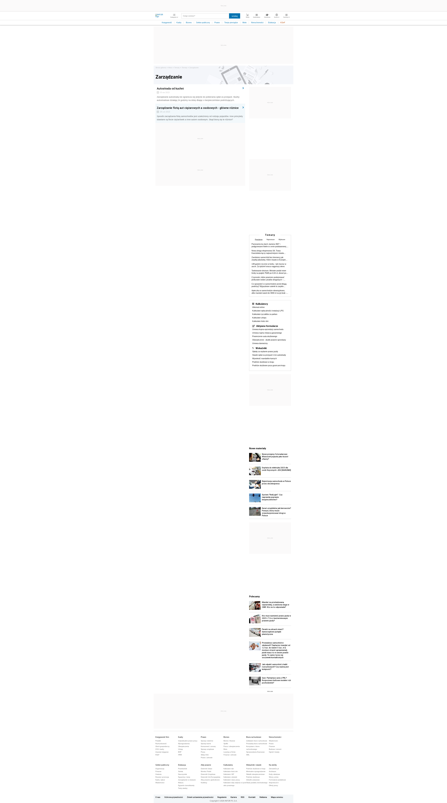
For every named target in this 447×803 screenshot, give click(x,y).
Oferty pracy (273, 785)
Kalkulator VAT (229, 774)
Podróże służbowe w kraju (263, 362)
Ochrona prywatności (173, 797)
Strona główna (161, 68)
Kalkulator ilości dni (260, 321)
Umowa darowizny (260, 343)
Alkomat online (258, 307)
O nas (157, 797)
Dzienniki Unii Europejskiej (210, 777)
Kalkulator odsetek (230, 777)
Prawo (217, 23)
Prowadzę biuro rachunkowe (256, 744)
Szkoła (180, 771)
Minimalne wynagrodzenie (255, 771)
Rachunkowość (161, 744)
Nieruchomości (257, 23)
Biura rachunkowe (253, 737)
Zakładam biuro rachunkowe (256, 741)
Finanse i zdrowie (230, 755)
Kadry (178, 23)
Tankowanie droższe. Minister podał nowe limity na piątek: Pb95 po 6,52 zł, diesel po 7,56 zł (269, 272)
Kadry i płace (160, 780)
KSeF (282, 23)
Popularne (258, 239)
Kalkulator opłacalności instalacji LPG (268, 311)
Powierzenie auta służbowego (264, 336)
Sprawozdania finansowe (255, 752)
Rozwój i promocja (162, 777)
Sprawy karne (206, 744)
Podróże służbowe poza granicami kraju (268, 365)
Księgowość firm (162, 737)
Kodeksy (204, 783)
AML (248, 755)
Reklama (263, 797)
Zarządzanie (194, 68)
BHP (179, 752)
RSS (242, 797)
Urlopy (180, 749)
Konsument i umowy (208, 746)
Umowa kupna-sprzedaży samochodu (267, 329)
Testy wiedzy (182, 788)
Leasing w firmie (229, 752)
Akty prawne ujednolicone (210, 780)
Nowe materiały (257, 448)
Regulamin (222, 797)
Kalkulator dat (229, 769)
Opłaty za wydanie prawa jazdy (265, 351)
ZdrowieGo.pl (274, 769)
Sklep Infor (205, 755)
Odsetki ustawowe (253, 780)
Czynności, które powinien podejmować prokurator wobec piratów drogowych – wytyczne (268, 278)
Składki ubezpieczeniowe (255, 774)
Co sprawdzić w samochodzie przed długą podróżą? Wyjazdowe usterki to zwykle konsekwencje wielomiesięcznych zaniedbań (269, 285)
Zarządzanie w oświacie (187, 780)
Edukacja (272, 23)
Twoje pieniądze (231, 23)
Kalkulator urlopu (259, 318)
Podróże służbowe (253, 777)
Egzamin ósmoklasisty (186, 785)
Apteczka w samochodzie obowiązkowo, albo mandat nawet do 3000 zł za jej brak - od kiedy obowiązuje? (269, 292)
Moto (244, 23)
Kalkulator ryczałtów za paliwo (264, 314)
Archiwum (272, 771)
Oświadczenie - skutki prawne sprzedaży (269, 340)
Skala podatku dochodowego (257, 783)
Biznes (189, 23)
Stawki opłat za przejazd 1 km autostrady (269, 355)
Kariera (234, 797)
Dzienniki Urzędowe (208, 774)
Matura (180, 783)
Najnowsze (271, 239)
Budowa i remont (275, 749)
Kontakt (252, 797)
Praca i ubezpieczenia (232, 746)
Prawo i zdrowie (206, 757)
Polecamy (254, 596)
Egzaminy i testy (184, 777)
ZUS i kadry (159, 749)
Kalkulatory (262, 303)
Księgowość (167, 23)
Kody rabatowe (274, 774)
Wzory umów (273, 777)
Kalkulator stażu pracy (232, 780)
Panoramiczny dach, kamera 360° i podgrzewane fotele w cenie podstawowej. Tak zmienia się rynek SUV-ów (269, 245)
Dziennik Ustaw (206, 769)
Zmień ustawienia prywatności (200, 797)
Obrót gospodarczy (162, 746)
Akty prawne (206, 765)
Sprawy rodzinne (207, 741)
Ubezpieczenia (183, 746)
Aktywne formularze (267, 326)
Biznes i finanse (229, 741)
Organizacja (159, 769)
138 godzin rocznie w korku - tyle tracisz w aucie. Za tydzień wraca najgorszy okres (269, 265)
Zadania (158, 774)
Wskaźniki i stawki (253, 765)
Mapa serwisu (277, 797)
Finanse (272, 746)
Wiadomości (273, 741)
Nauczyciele (182, 774)
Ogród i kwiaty (274, 752)
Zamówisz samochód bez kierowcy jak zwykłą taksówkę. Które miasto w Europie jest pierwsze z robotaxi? (269, 258)
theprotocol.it (273, 783)
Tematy (177, 68)
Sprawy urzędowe (207, 749)
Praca (203, 752)
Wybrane (282, 239)
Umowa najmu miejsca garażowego (267, 333)
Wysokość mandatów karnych (264, 358)
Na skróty (273, 765)
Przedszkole (182, 769)
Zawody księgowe (162, 752)
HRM (180, 755)
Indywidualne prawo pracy (187, 741)
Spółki (226, 744)
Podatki (158, 741)
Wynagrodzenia (184, 744)
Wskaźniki (261, 348)
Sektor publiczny (203, 23)
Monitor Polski (206, 771)
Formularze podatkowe (277, 780)
